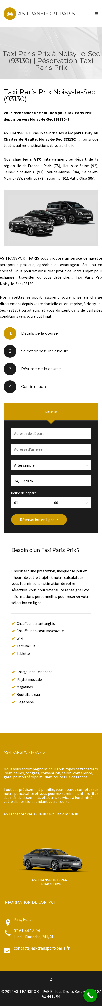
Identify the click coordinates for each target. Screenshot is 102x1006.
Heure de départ (23, 493)
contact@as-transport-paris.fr (42, 948)
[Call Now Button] (90, 995)
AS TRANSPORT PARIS (46, 14)
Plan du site (51, 883)
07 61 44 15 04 (27, 930)
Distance (51, 412)
